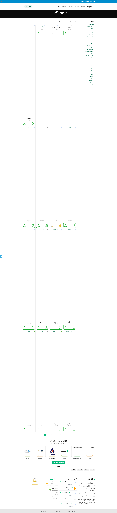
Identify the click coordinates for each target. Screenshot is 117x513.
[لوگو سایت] (91, 6)
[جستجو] (22, 6)
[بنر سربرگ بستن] (1, 1)
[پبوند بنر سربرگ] (58, 1)
